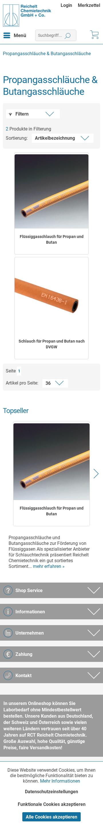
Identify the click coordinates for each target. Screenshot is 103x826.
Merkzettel (89, 5)
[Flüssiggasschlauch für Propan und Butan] (51, 191)
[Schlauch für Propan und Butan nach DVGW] (51, 296)
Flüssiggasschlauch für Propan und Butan (52, 239)
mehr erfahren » (49, 566)
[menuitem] (69, 5)
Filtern (21, 114)
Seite (11, 371)
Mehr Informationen (60, 781)
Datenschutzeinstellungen (51, 791)
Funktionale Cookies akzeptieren (52, 804)
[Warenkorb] (94, 35)
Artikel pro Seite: (22, 383)
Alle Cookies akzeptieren (51, 817)
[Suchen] (68, 35)
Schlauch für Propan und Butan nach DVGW (52, 344)
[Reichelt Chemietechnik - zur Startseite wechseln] (27, 15)
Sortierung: (17, 138)
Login (66, 5)
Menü (20, 35)
